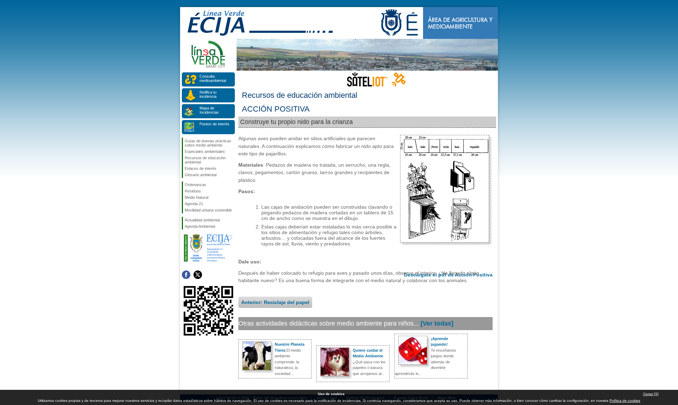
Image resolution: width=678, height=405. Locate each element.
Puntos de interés (215, 124)
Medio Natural (196, 197)
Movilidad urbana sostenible (208, 210)
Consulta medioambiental (213, 78)
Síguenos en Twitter (198, 274)
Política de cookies (624, 401)
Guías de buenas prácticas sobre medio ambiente (208, 143)
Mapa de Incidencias (209, 110)
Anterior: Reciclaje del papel (275, 302)
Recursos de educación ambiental (205, 160)
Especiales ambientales (205, 151)
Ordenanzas (195, 185)
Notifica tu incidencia (208, 94)
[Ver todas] (437, 323)
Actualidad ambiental (202, 220)
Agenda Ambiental (200, 226)
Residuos (193, 191)
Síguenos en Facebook (186, 274)
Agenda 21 (194, 204)
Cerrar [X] (651, 394)
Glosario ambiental (200, 175)
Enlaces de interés (200, 168)
